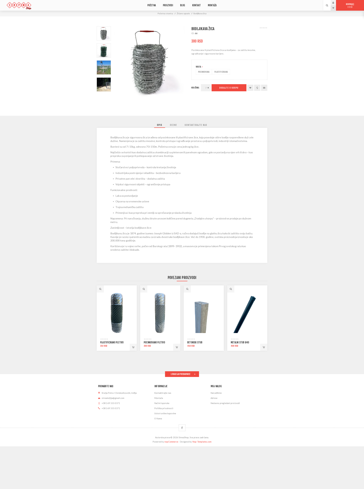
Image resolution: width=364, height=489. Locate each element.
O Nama (158, 418)
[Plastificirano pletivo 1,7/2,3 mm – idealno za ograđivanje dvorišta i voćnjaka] (117, 313)
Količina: (195, 87)
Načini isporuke (161, 403)
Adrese (214, 398)
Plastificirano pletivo (112, 342)
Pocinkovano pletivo (154, 342)
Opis (159, 125)
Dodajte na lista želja (250, 88)
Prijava (335, 3)
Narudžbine (216, 393)
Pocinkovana (203, 72)
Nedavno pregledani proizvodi (225, 403)
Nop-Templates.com (201, 441)
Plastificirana (221, 72)
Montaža (158, 398)
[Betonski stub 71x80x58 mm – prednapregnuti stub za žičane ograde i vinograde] (204, 313)
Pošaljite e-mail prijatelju (264, 88)
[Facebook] (182, 427)
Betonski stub (194, 342)
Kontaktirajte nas (196, 125)
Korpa (349, 5)
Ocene (173, 125)
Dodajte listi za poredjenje (257, 88)
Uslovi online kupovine (165, 413)
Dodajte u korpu (228, 87)
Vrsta (198, 66)
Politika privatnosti (163, 408)
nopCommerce (171, 441)
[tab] (159, 125)
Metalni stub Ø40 (240, 342)
